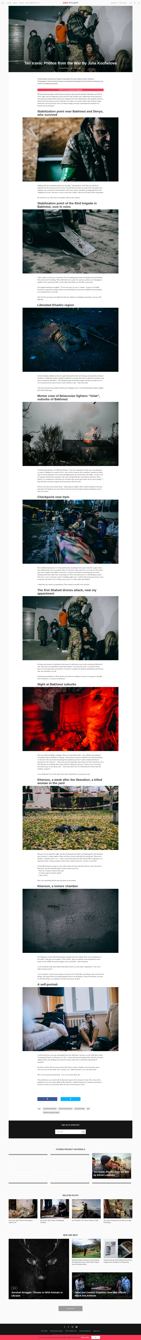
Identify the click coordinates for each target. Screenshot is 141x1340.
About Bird (44, 1331)
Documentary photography (50, 1108)
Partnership (122, 3)
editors (86, 1334)
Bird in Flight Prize (71, 1331)
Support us (113, 3)
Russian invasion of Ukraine (65, 1108)
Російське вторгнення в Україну (51, 1112)
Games (9, 3)
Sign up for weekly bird (70, 1125)
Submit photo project (56, 1331)
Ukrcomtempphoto (85, 1331)
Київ (88, 1108)
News (15, 3)
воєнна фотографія (79, 1108)
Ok (95, 1337)
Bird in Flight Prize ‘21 (32, 3)
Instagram (78, 90)
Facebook (71, 90)
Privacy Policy (85, 1337)
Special (21, 3)
